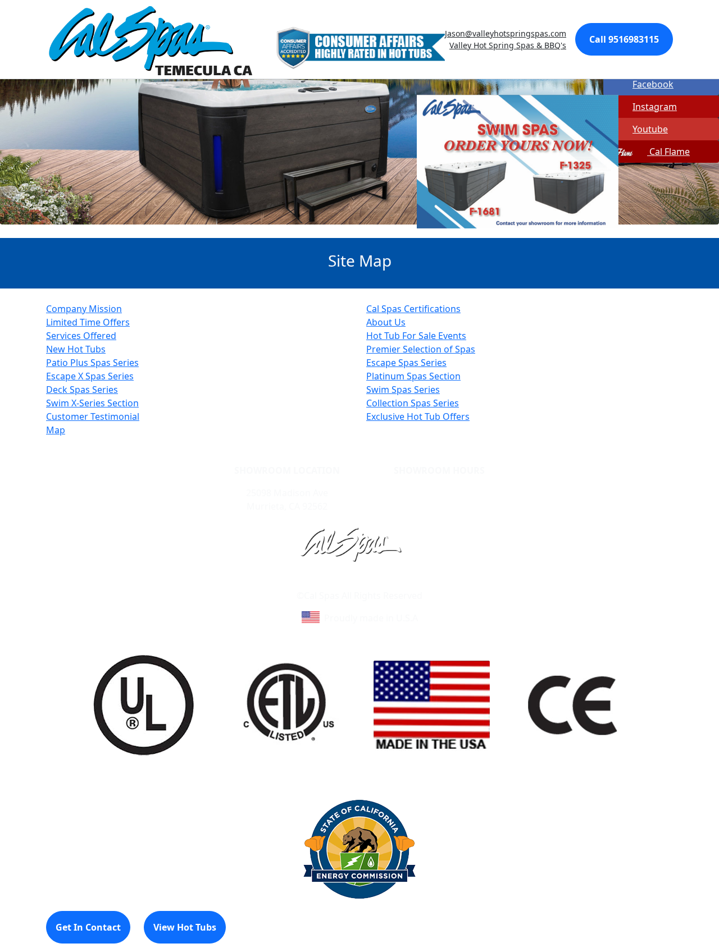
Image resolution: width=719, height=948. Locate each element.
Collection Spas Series (412, 403)
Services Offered (81, 335)
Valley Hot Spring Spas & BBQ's (507, 45)
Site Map (407, 582)
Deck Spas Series (82, 389)
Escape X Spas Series (90, 376)
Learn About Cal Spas (338, 582)
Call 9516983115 (624, 39)
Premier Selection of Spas (420, 349)
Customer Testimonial (92, 416)
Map (55, 430)
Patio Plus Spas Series (92, 362)
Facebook (653, 84)
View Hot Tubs (184, 927)
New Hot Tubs (76, 349)
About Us (386, 322)
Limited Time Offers (88, 322)
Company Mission (84, 309)
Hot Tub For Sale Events (416, 335)
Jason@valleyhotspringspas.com (505, 33)
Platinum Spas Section (413, 376)
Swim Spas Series (403, 389)
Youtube (650, 129)
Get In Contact (88, 927)
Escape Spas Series (406, 362)
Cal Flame (668, 151)
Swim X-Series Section (92, 403)
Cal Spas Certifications (413, 309)
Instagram (654, 106)
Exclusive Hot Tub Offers (418, 416)
